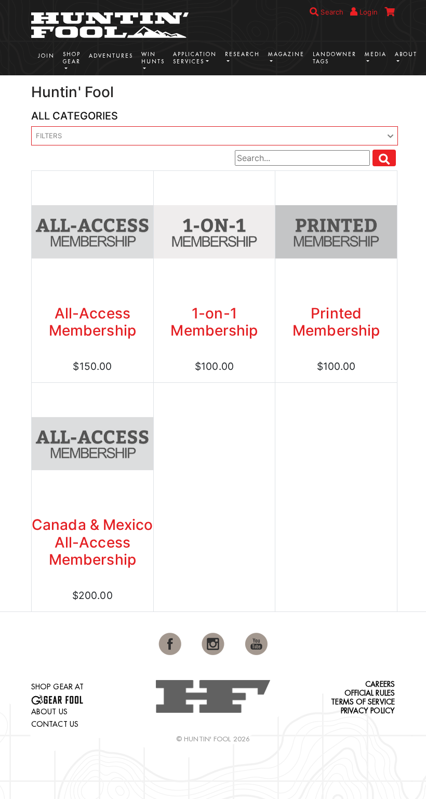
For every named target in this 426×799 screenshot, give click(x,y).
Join (46, 55)
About (406, 54)
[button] (214, 136)
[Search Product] (384, 158)
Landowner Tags (334, 58)
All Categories (74, 116)
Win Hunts (153, 58)
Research (242, 54)
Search (330, 12)
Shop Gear (72, 58)
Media (376, 54)
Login (367, 12)
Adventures (111, 55)
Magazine (286, 54)
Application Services (195, 58)
